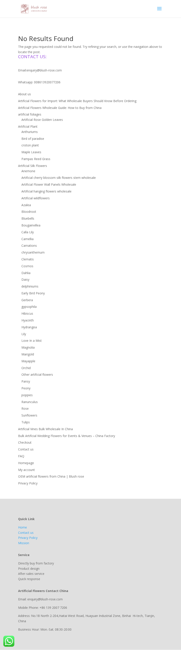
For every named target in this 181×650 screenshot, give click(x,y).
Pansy (25, 381)
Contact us (26, 449)
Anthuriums (29, 132)
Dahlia (25, 273)
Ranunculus (29, 402)
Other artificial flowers (37, 374)
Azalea (26, 205)
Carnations (29, 245)
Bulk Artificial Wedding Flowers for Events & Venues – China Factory (66, 436)
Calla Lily (27, 232)
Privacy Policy (28, 483)
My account (26, 470)
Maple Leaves (31, 152)
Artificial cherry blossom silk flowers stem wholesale (58, 178)
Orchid (26, 368)
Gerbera (27, 300)
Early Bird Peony (33, 293)
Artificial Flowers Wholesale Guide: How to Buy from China (60, 108)
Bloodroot (28, 211)
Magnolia (28, 347)
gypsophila (29, 306)
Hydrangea (29, 327)
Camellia (27, 239)
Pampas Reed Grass (35, 159)
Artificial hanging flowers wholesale (46, 191)
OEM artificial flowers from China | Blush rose (51, 476)
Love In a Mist (31, 340)
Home (22, 527)
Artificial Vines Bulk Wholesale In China (45, 429)
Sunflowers (29, 415)
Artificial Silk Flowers (32, 166)
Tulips (25, 422)
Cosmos (27, 266)
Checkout (25, 442)
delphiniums (29, 286)
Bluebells (27, 218)
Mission (23, 543)
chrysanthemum (33, 252)
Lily (23, 334)
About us (24, 94)
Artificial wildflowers (35, 198)
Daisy (25, 279)
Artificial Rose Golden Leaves (42, 120)
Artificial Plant (28, 126)
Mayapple (28, 361)
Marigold (27, 354)
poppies (27, 395)
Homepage (26, 463)
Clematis (27, 259)
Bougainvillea (30, 225)
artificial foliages (29, 114)
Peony (25, 388)
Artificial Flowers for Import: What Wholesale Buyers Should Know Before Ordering (77, 101)
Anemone (28, 171)
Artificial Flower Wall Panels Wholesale (48, 184)
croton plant (30, 145)
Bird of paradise (32, 138)
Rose (25, 408)
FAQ (21, 456)
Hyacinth (27, 320)
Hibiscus (27, 313)
